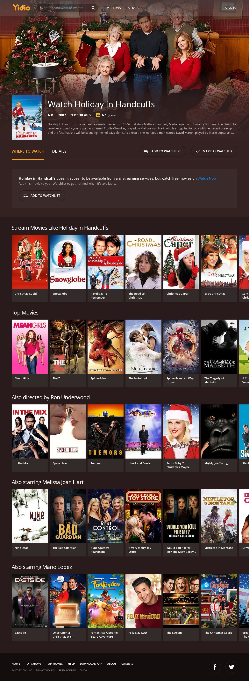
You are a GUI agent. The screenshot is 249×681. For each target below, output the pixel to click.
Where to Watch (28, 151)
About (111, 663)
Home (16, 663)
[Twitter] (231, 667)
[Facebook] (215, 667)
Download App (91, 663)
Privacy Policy (45, 670)
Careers (127, 663)
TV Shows (113, 8)
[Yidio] (21, 8)
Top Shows (33, 663)
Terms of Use (67, 670)
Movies (133, 8)
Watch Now (207, 178)
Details (59, 151)
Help (71, 663)
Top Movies (54, 663)
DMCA (83, 670)
